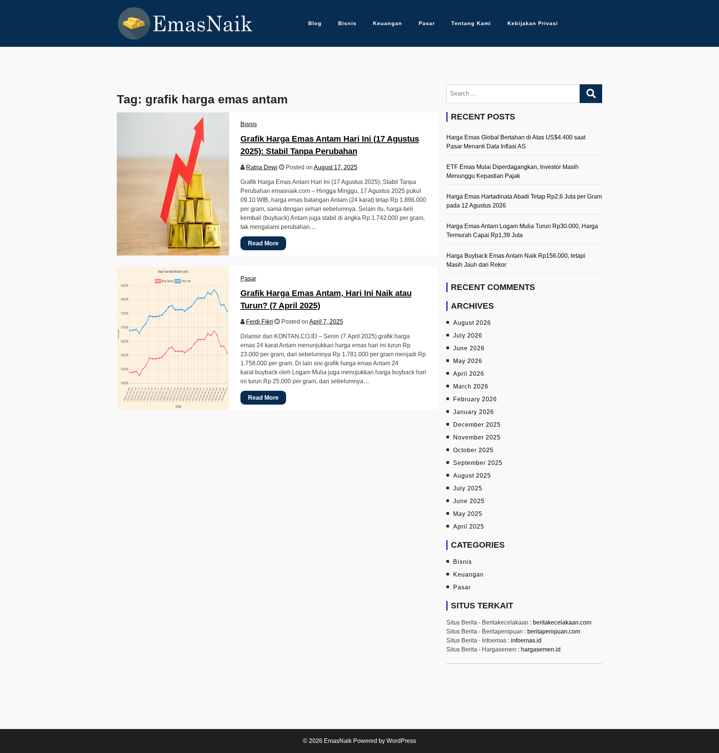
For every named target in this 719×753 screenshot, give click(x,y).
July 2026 (467, 335)
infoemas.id (526, 640)
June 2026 (469, 348)
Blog (315, 23)
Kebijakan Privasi (532, 23)
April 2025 (468, 526)
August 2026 (472, 323)
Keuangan (387, 23)
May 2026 (467, 361)
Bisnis (347, 23)
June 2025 (469, 501)
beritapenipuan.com (553, 631)
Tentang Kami (471, 23)
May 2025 (467, 514)
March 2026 (470, 386)
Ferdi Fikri (259, 321)
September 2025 (478, 463)
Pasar (427, 23)
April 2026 (468, 374)
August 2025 (472, 475)
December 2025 (477, 424)
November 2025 (477, 437)
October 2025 (473, 450)
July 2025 (467, 488)
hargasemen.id (541, 649)
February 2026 (475, 399)
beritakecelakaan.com (562, 622)
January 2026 (473, 412)
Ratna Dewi (261, 167)
